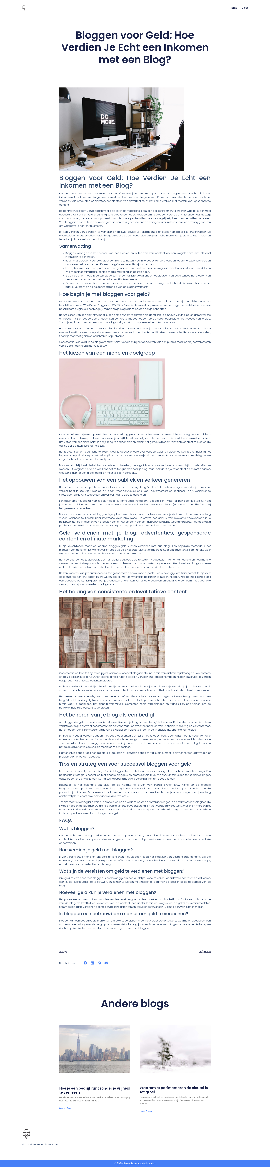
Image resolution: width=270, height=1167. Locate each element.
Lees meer (65, 1108)
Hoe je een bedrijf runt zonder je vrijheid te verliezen (94, 1090)
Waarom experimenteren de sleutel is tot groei (174, 1089)
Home (233, 8)
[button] (85, 963)
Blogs (245, 8)
